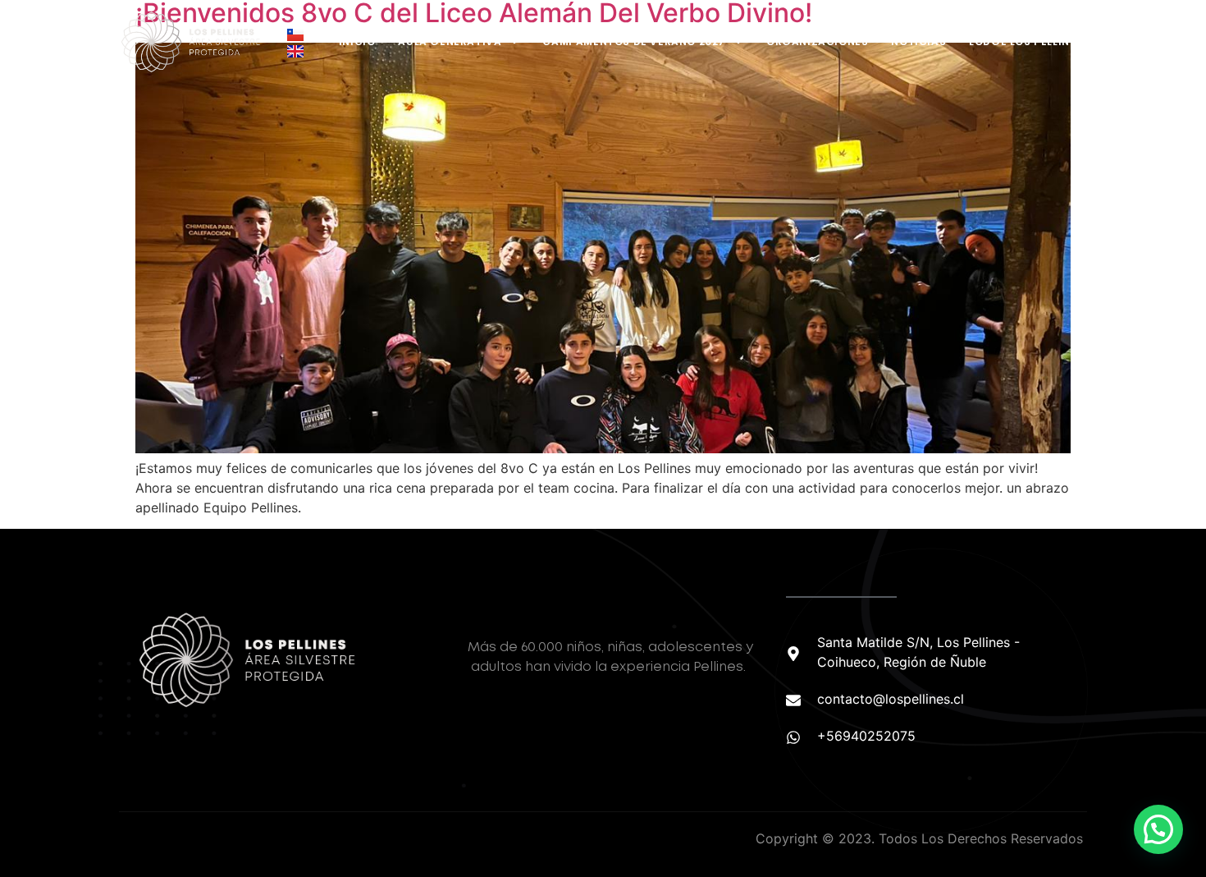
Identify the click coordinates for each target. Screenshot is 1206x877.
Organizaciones (817, 41)
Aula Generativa (449, 41)
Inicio (357, 41)
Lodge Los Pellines (1026, 41)
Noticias (918, 41)
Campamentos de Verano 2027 (633, 41)
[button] (1158, 829)
